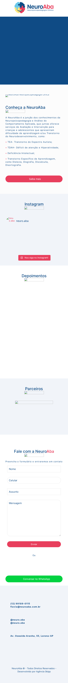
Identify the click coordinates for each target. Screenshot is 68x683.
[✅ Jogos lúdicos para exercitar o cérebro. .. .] (34, 247)
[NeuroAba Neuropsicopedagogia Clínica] (34, 7)
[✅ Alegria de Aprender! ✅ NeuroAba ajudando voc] (34, 234)
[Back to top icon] (34, 660)
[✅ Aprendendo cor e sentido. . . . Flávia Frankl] (34, 242)
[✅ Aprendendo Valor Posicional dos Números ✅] (34, 238)
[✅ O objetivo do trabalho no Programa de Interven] (34, 229)
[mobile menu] (63, 6)
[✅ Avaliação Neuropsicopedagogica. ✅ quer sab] (34, 251)
